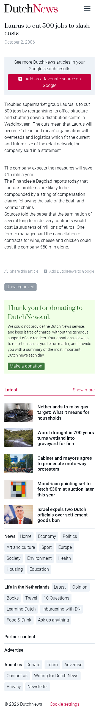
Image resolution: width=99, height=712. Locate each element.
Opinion (79, 587)
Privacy (14, 686)
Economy (47, 536)
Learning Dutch (21, 609)
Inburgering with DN (61, 609)
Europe (65, 547)
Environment (39, 558)
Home (25, 536)
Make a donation (26, 366)
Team (52, 664)
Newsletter (38, 686)
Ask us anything (53, 620)
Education (39, 569)
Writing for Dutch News (56, 675)
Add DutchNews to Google (71, 271)
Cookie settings (64, 704)
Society (14, 558)
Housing (15, 569)
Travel (31, 598)
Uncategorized (20, 286)
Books (13, 598)
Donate (33, 664)
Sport (47, 547)
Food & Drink (19, 620)
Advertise (73, 664)
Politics (70, 536)
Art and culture (21, 547)
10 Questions (56, 598)
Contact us (17, 675)
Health (64, 558)
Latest (11, 389)
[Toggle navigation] (87, 8)
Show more (84, 389)
